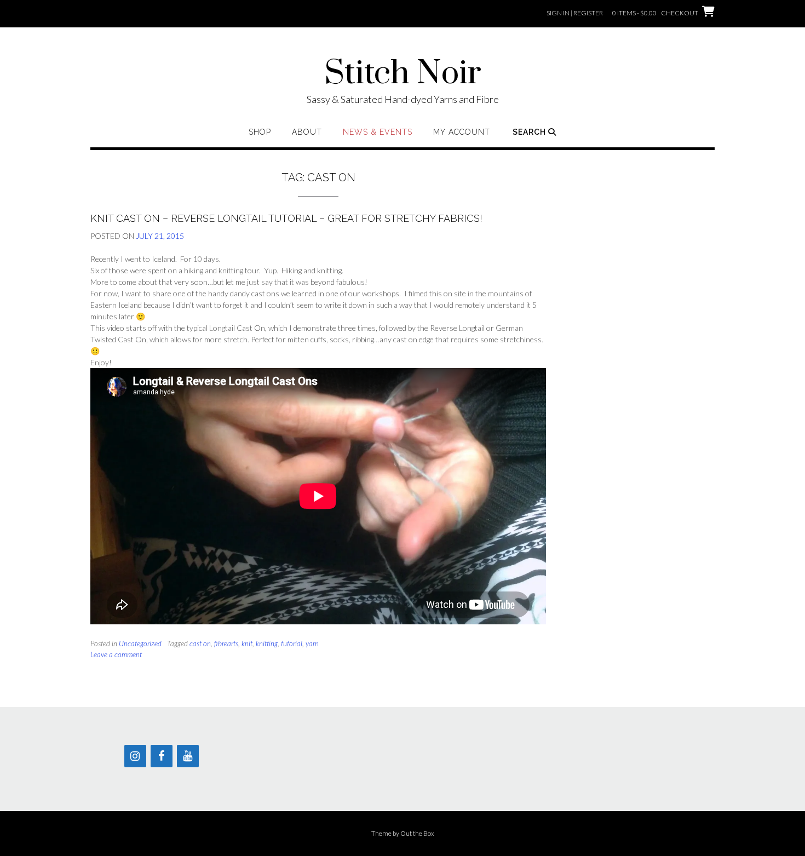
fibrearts (226, 643)
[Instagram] (135, 756)
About (307, 132)
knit (247, 643)
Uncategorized (140, 643)
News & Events (377, 132)
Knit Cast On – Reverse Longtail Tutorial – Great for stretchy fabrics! (286, 218)
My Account (461, 132)
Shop (260, 132)
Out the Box (417, 833)
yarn (312, 643)
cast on (200, 643)
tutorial (291, 643)
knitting (267, 643)
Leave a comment (116, 654)
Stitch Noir (402, 74)
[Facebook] (162, 756)
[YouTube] (188, 756)
